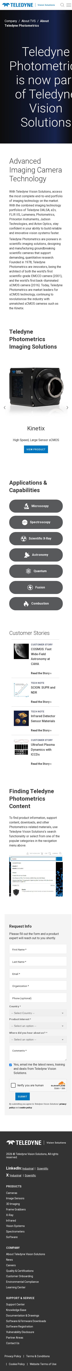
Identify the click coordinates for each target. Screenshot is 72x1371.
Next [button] (67, 408)
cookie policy (25, 1107)
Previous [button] (5, 408)
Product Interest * (20, 1019)
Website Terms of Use (43, 1364)
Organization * (20, 985)
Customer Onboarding (19, 1276)
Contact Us (12, 1343)
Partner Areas (14, 1337)
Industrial (28, 1168)
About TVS (29, 21)
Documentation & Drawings (22, 1315)
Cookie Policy (17, 1364)
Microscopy (40, 506)
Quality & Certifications (20, 1270)
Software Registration (19, 1326)
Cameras (11, 1192)
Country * (15, 1006)
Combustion (40, 603)
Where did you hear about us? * (28, 1032)
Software (12, 1237)
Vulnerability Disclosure (20, 1332)
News (9, 1259)
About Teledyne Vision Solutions (25, 1254)
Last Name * (19, 961)
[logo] (29, 5)
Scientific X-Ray (40, 538)
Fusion (40, 587)
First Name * (19, 949)
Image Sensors (15, 1198)
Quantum (40, 571)
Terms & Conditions (38, 1356)
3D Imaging (13, 1203)
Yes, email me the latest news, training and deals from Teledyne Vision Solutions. (39, 1069)
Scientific (42, 1168)
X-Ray (9, 1215)
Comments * (19, 1050)
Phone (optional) (21, 998)
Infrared (11, 1220)
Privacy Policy (13, 1356)
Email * (16, 973)
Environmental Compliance (22, 1281)
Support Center (15, 1304)
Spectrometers (15, 1231)
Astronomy (40, 555)
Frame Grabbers (16, 1209)
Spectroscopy (40, 522)
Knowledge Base (16, 1310)
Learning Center (16, 1287)
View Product (36, 449)
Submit (22, 1096)
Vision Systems (15, 1225)
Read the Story (40, 673)
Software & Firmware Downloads (26, 1321)
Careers (11, 1265)
